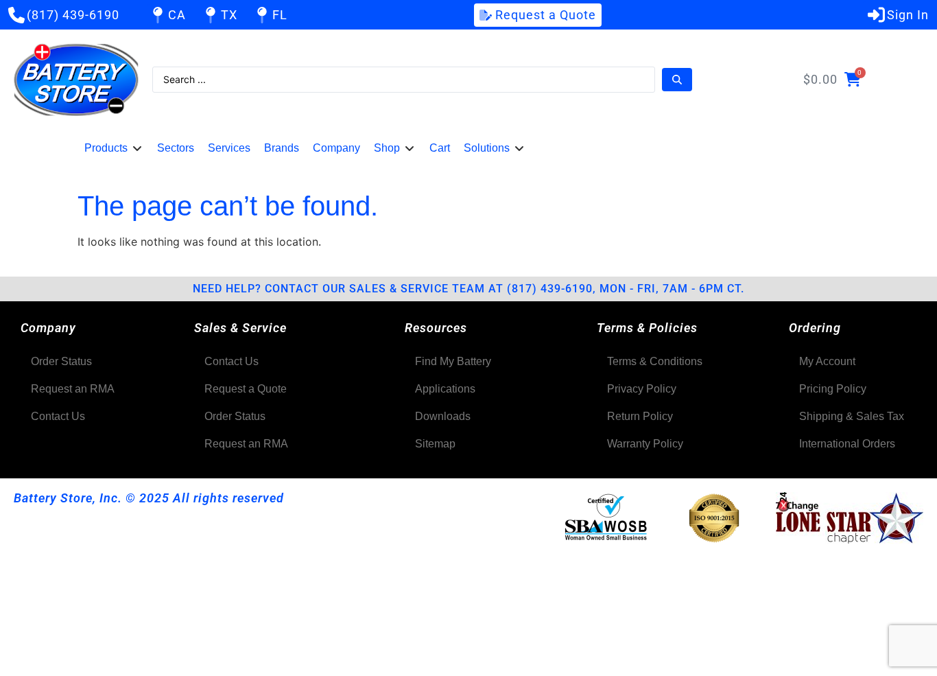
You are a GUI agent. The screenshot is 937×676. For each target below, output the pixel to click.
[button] (114, 148)
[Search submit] (677, 79)
